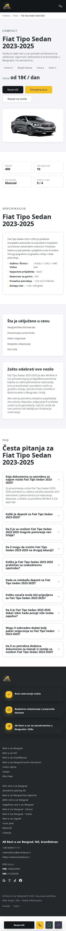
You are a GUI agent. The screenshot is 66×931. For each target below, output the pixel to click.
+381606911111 (11, 847)
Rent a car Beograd (12, 748)
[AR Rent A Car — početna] (6, 6)
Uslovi (16, 906)
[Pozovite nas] (40, 925)
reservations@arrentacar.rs (16, 852)
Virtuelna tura (38, 89)
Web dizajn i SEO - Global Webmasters (22, 900)
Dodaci (6, 771)
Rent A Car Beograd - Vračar (17, 813)
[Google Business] (4, 880)
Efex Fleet (7, 776)
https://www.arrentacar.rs (15, 857)
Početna (6, 15)
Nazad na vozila (17, 99)
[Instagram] (9, 880)
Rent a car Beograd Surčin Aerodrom (21, 762)
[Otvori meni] (60, 6)
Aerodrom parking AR (14, 790)
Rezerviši (12, 89)
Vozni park (8, 823)
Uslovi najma (9, 766)
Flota (15, 15)
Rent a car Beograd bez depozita (19, 795)
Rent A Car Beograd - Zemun (17, 809)
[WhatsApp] (49, 925)
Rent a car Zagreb (11, 818)
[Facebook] (20, 880)
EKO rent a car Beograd (14, 785)
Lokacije (6, 832)
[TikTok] (15, 880)
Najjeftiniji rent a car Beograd (17, 804)
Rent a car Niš (9, 752)
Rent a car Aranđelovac (14, 757)
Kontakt (6, 906)
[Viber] (58, 925)
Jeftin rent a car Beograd (15, 799)
